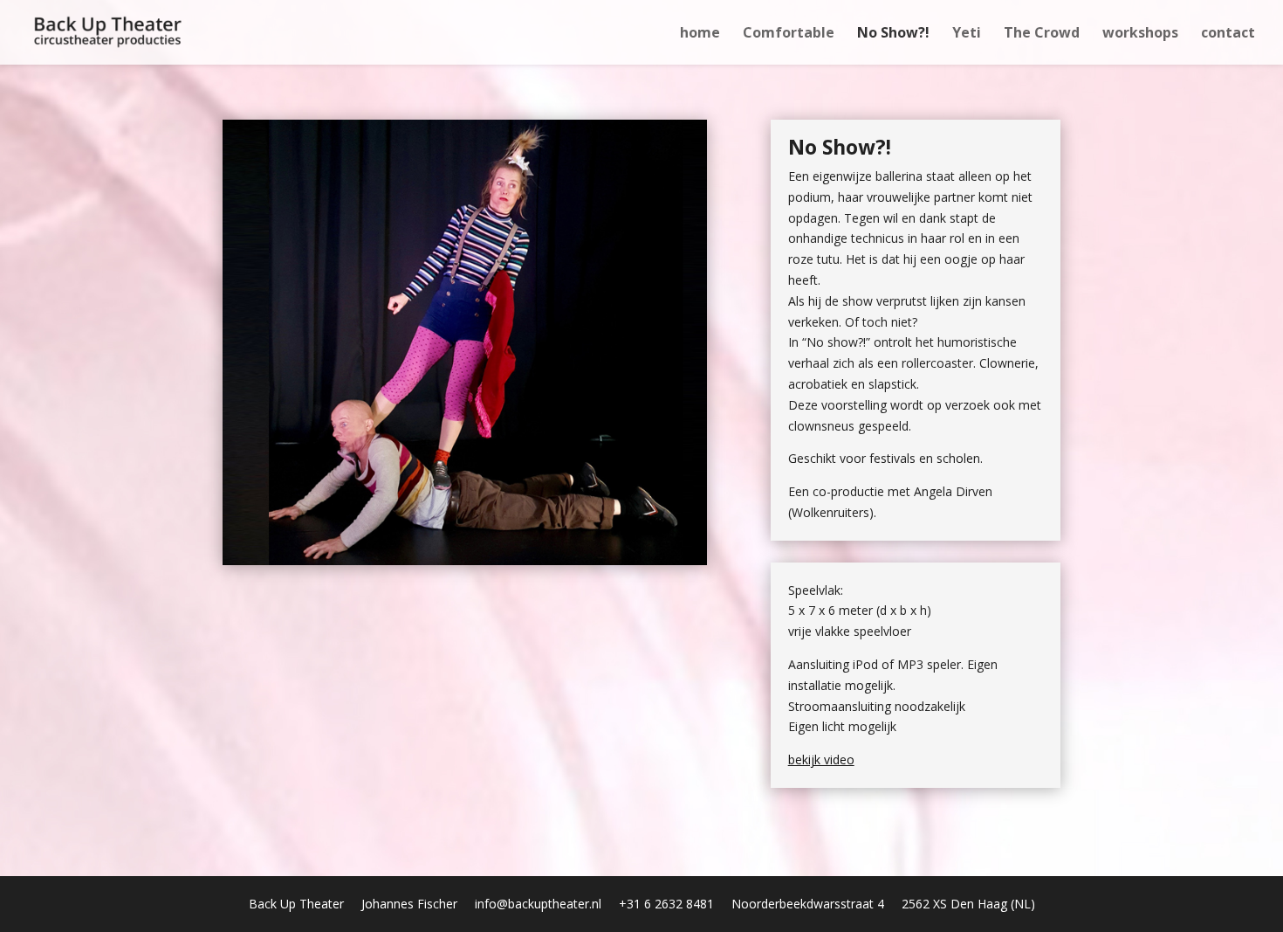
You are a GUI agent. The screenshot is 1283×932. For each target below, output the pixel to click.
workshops (1140, 34)
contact (1228, 34)
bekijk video (821, 759)
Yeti (966, 34)
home (700, 34)
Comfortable (788, 34)
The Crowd (1042, 34)
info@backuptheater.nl (538, 903)
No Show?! (893, 34)
